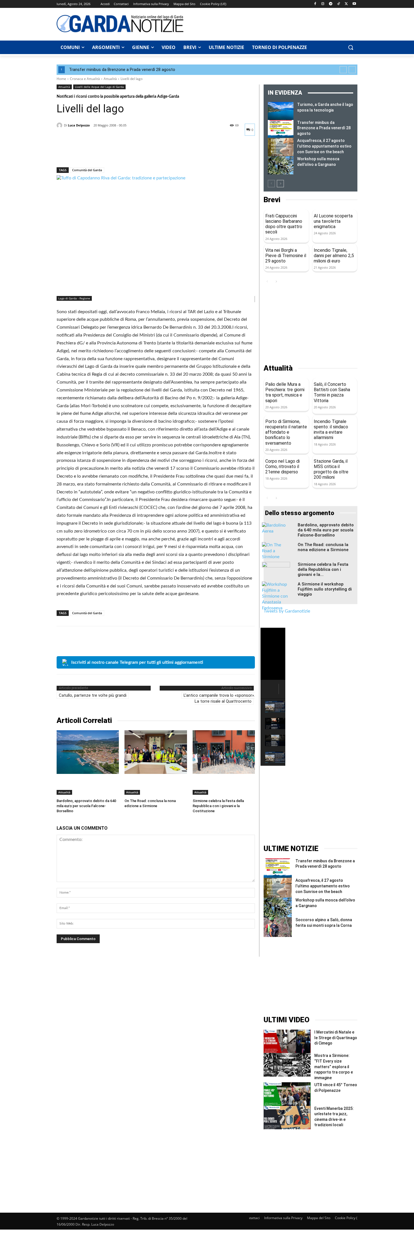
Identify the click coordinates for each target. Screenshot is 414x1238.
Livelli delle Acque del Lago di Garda (99, 87)
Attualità (110, 78)
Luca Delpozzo (79, 125)
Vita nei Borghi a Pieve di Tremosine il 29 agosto (285, 256)
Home (61, 78)
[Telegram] (331, 4)
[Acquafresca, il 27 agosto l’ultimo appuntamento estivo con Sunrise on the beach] (280, 147)
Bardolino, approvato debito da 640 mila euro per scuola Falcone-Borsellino (86, 806)
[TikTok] (338, 4)
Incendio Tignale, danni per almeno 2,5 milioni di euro (334, 256)
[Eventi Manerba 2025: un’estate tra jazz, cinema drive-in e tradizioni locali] (287, 1117)
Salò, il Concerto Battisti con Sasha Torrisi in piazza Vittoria (332, 392)
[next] (352, 69)
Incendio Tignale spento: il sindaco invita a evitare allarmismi (331, 429)
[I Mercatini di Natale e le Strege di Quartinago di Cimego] (287, 1041)
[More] (114, 152)
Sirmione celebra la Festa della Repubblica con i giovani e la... (323, 569)
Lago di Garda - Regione (74, 298)
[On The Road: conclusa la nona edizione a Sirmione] (155, 752)
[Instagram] (323, 4)
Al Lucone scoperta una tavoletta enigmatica (333, 221)
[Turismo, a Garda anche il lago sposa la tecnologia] (280, 111)
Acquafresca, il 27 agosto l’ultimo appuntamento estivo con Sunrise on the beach (324, 146)
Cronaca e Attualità (85, 78)
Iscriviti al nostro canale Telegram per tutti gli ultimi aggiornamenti (137, 662)
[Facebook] (315, 4)
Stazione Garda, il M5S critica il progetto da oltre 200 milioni (331, 469)
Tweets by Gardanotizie (287, 611)
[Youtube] (354, 4)
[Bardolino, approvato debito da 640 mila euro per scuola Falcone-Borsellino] (88, 752)
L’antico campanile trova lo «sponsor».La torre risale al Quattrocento (219, 698)
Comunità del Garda (87, 170)
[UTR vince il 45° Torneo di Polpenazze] (287, 1094)
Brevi (272, 200)
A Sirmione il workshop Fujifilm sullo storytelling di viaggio (325, 589)
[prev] (343, 69)
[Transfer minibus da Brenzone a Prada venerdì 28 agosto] (280, 129)
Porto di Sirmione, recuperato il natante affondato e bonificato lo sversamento (286, 432)
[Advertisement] (273, 23)
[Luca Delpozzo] (60, 125)
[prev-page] (271, 183)
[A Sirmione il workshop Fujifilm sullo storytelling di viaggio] (276, 596)
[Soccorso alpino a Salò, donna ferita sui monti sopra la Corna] (278, 927)
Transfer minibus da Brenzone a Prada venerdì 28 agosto (122, 69)
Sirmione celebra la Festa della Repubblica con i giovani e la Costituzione (218, 806)
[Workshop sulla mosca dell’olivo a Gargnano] (280, 165)
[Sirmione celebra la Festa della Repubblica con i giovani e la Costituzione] (224, 752)
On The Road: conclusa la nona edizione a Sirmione (323, 547)
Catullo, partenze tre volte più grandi (92, 695)
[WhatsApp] (101, 152)
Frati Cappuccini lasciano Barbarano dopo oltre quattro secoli (283, 224)
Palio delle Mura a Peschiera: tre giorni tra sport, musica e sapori (284, 392)
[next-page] (280, 183)
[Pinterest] (88, 152)
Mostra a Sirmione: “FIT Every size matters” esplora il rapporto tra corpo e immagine (333, 1066)
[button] (350, 47)
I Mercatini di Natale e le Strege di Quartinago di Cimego (335, 1037)
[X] (346, 4)
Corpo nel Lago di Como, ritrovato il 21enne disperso (282, 466)
